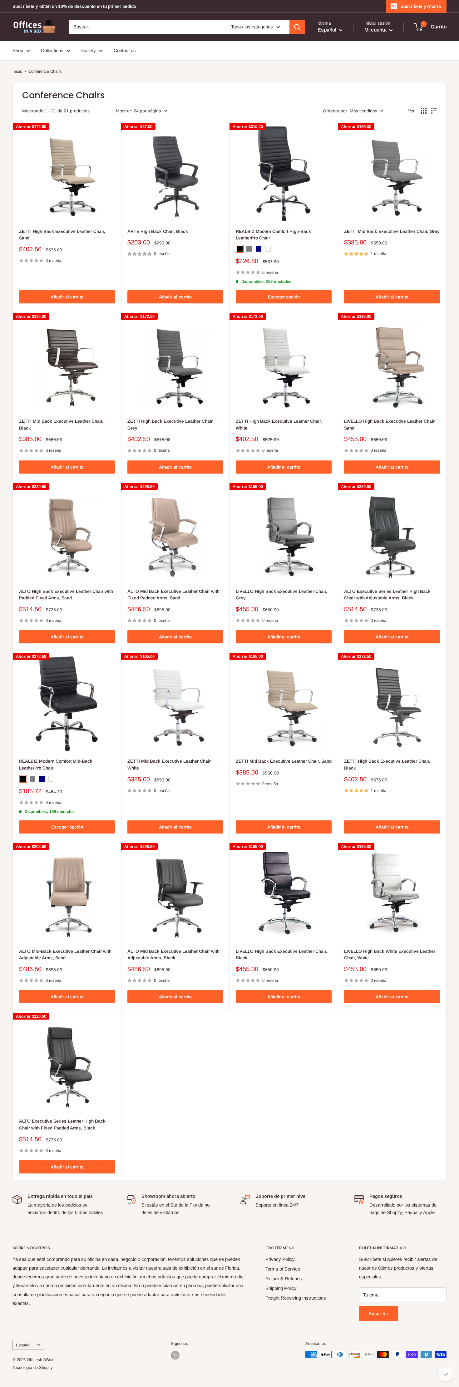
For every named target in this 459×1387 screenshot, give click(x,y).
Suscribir (378, 1313)
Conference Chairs (45, 71)
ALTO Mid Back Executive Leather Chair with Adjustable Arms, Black (173, 955)
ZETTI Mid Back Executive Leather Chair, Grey (392, 231)
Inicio (17, 71)
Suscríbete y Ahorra (421, 6)
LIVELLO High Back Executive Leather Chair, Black (281, 955)
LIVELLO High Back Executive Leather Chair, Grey (281, 595)
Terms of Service (282, 1268)
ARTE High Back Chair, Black (157, 231)
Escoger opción (284, 296)
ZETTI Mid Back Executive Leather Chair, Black (61, 424)
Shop (17, 50)
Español (23, 1345)
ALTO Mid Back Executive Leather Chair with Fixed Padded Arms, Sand (173, 595)
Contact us (125, 50)
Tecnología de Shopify (32, 1367)
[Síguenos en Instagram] (175, 1355)
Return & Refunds (283, 1278)
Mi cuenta (376, 29)
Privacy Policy (280, 1259)
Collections (52, 50)
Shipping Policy (281, 1288)
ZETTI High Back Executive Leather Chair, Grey (170, 424)
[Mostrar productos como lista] (434, 111)
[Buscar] (297, 27)
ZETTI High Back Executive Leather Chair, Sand (62, 235)
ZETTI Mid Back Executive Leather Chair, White (169, 764)
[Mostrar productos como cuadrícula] (424, 111)
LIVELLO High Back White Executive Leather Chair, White (389, 955)
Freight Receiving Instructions (295, 1298)
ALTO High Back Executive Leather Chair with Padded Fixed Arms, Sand (66, 595)
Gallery (88, 50)
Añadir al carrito (67, 296)
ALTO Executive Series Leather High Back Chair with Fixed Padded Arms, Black (62, 1124)
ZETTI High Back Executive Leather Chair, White (279, 424)
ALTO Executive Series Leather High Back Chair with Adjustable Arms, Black (387, 595)
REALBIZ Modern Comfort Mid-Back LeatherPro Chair (55, 764)
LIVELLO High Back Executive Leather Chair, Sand (390, 424)
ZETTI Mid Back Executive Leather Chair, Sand (284, 761)
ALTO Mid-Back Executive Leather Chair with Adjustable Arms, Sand (65, 955)
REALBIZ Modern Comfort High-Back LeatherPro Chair (273, 235)
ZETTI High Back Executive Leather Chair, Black (387, 764)
